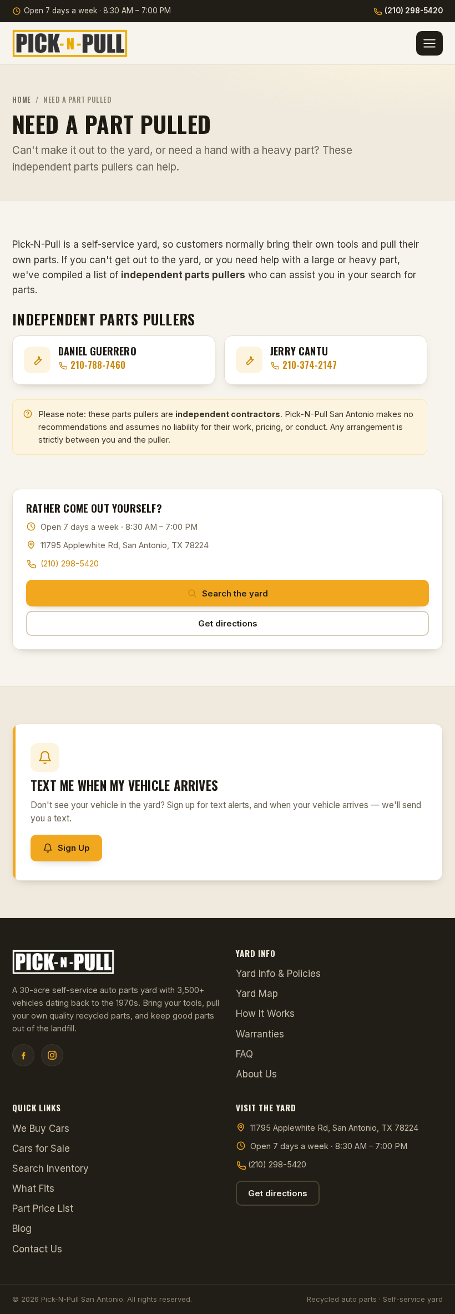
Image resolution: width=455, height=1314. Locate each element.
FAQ (244, 1054)
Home (21, 99)
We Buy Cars (40, 1128)
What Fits (33, 1188)
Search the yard (235, 593)
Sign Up (74, 847)
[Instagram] (52, 1055)
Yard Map (257, 993)
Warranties (260, 1034)
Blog (22, 1228)
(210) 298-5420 (414, 10)
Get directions (227, 623)
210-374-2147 (309, 365)
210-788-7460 (97, 365)
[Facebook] (23, 1055)
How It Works (265, 1013)
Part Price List (42, 1208)
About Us (256, 1074)
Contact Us (37, 1249)
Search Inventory (50, 1168)
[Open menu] (429, 43)
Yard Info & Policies (278, 973)
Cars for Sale (41, 1148)
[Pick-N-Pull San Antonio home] (70, 43)
